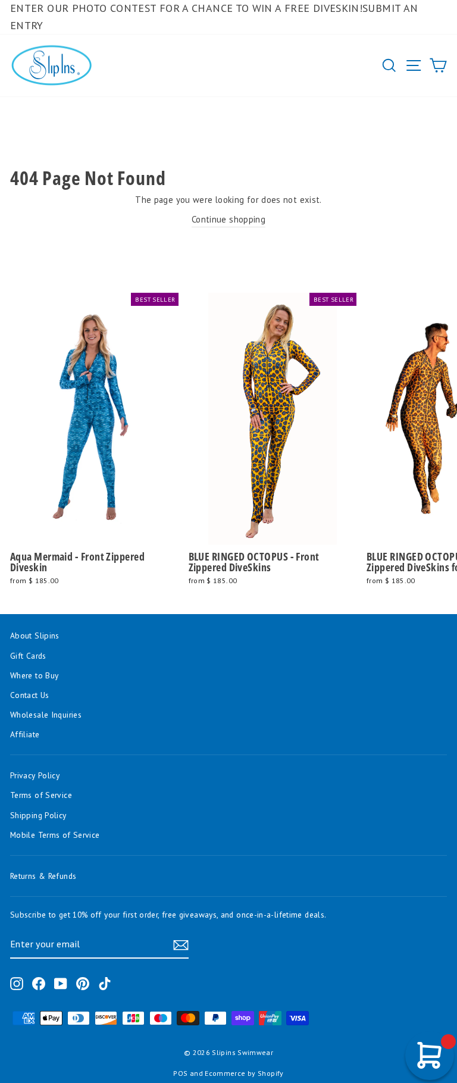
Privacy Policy (35, 775)
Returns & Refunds (43, 876)
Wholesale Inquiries (46, 714)
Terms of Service (41, 795)
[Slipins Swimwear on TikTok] (104, 983)
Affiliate (24, 734)
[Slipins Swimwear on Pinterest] (82, 983)
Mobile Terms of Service (54, 835)
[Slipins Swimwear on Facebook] (38, 983)
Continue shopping (228, 219)
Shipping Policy (38, 815)
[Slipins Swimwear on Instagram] (16, 983)
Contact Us (29, 695)
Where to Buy (34, 675)
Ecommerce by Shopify (244, 1073)
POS (180, 1073)
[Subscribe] (181, 944)
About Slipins (35, 635)
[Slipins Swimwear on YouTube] (60, 983)
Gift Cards (28, 655)
